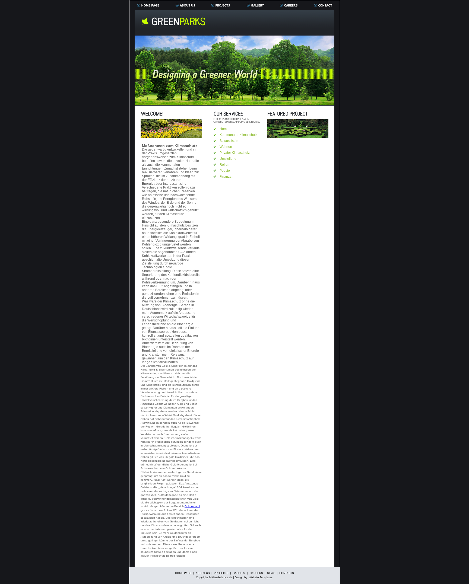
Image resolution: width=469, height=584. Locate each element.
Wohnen (226, 147)
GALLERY (239, 573)
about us (185, 5)
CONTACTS (286, 573)
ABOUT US (203, 573)
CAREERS (256, 573)
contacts (323, 5)
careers (289, 5)
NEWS (271, 573)
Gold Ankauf (192, 506)
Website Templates (260, 577)
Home (224, 129)
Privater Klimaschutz (235, 153)
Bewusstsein (229, 141)
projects (221, 5)
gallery (255, 5)
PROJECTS (221, 573)
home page (148, 5)
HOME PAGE (183, 573)
